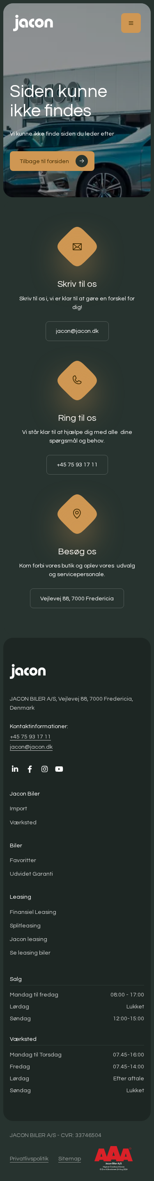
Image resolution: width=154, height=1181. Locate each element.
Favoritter (23, 860)
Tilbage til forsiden (44, 161)
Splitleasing (25, 926)
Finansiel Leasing (33, 912)
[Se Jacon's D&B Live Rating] (114, 1158)
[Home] (33, 23)
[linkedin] (15, 769)
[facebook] (29, 769)
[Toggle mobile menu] (131, 23)
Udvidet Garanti (31, 874)
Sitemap (69, 1159)
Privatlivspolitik (29, 1159)
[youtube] (59, 769)
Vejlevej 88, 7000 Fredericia (77, 598)
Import (18, 808)
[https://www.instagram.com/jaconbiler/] (44, 769)
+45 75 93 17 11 (77, 464)
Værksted (23, 822)
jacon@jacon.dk (77, 331)
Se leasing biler (30, 953)
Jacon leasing (28, 939)
